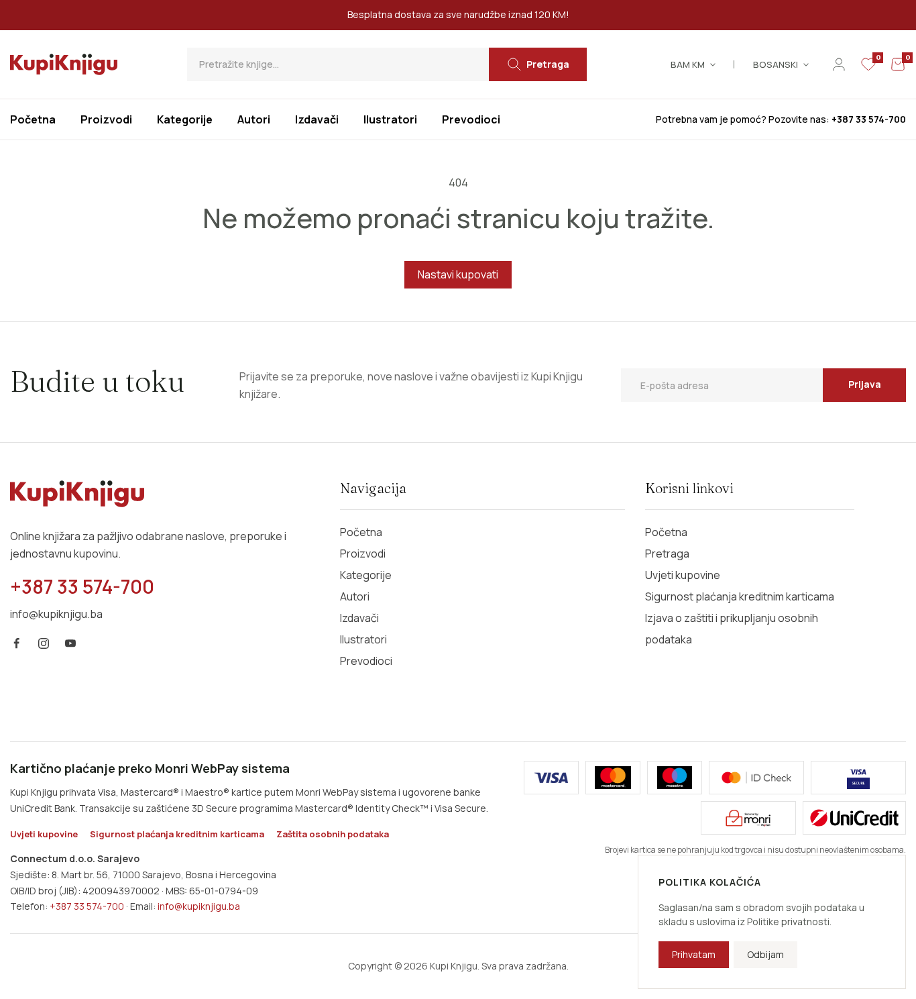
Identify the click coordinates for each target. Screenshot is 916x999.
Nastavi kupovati (458, 274)
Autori (354, 596)
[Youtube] (70, 643)
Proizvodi (363, 553)
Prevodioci (366, 660)
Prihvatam (693, 954)
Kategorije (366, 575)
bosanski (775, 64)
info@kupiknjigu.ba (199, 906)
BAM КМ (688, 64)
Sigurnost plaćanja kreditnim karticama (739, 596)
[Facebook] (16, 643)
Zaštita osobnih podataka (332, 834)
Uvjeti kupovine (682, 575)
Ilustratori (363, 639)
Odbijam (765, 954)
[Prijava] (839, 64)
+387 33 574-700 (87, 906)
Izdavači (359, 618)
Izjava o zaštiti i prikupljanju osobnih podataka (731, 629)
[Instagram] (43, 643)
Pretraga (667, 553)
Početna (361, 532)
